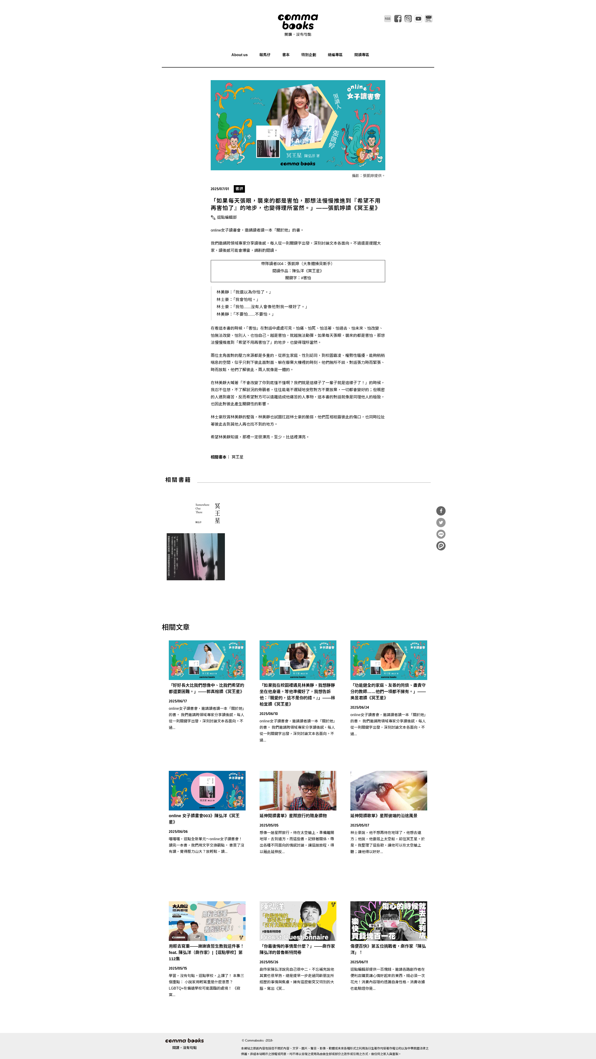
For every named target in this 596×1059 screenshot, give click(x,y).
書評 (239, 189)
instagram (408, 18)
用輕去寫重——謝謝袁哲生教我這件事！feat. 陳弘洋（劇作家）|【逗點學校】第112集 (206, 952)
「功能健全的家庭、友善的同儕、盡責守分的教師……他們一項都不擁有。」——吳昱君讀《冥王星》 (388, 691)
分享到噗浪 (441, 545)
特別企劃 (308, 55)
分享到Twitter (441, 522)
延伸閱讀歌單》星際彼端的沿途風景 (383, 815)
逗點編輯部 (227, 217)
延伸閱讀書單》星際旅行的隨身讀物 (293, 815)
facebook (398, 18)
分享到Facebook (441, 511)
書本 (286, 55)
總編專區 (335, 55)
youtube (418, 18)
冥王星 (238, 457)
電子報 (428, 18)
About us (239, 55)
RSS (387, 18)
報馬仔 (265, 55)
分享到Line (441, 534)
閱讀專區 (361, 55)
